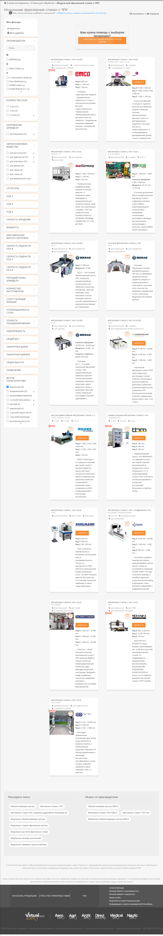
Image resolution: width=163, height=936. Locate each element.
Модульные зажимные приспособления (29, 844)
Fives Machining (17, 81)
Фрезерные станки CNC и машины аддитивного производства (39, 813)
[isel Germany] (86, 165)
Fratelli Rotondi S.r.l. (19, 89)
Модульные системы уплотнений (26, 838)
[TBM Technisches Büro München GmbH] (142, 429)
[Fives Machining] (142, 73)
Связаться (139, 82)
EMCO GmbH (16, 69)
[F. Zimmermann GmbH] (142, 334)
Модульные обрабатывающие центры (28, 819)
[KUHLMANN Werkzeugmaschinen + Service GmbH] (86, 524)
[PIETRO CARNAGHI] (142, 165)
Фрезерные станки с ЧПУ (51, 806)
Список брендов (116, 888)
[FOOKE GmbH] (142, 524)
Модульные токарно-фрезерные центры (29, 825)
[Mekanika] (142, 616)
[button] (21, 40)
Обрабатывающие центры (23, 806)
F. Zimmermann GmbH (20, 78)
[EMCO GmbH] (86, 73)
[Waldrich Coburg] (86, 616)
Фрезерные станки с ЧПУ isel (136, 813)
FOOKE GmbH (17, 85)
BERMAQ (15, 59)
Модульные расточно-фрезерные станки (29, 832)
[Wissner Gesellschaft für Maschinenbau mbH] (86, 429)
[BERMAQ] (86, 257)
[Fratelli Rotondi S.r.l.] (86, 714)
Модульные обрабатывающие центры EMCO (108, 819)
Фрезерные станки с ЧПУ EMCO (102, 813)
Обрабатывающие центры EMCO (103, 806)
